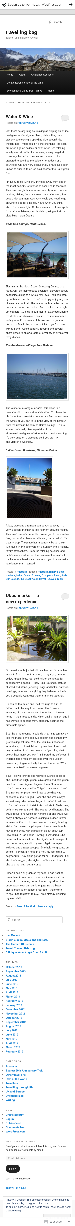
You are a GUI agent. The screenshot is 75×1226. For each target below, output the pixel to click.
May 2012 (11, 1039)
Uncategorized (15, 1095)
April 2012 (12, 1043)
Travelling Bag (16, 1188)
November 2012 (15, 1013)
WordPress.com (16, 1131)
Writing (10, 1100)
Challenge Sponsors (42, 74)
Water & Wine (19, 116)
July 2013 (11, 980)
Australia (22, 571)
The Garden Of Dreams (20, 944)
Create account (15, 1114)
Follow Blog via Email (21, 1141)
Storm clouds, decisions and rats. (27, 940)
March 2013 (13, 996)
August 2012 (13, 1026)
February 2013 (14, 1001)
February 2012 (14, 1051)
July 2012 (11, 1030)
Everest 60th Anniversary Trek (24, 1070)
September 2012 (16, 1022)
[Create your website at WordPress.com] (37, 4)
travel (42, 579)
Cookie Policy (13, 1210)
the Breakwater (29, 579)
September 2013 (16, 971)
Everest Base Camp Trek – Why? (24, 90)
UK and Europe (15, 1091)
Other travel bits (16, 1074)
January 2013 (14, 1005)
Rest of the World (26, 906)
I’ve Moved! (13, 935)
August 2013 (13, 975)
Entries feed (13, 1123)
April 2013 (12, 992)
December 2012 (15, 1009)
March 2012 (13, 1047)
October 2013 (14, 967)
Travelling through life (19, 1087)
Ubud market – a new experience (22, 598)
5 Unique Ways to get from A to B (26, 952)
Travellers (12, 1083)
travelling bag (21, 32)
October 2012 (14, 1018)
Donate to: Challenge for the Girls (25, 82)
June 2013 (12, 984)
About (22, 74)
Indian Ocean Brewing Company (34, 575)
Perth (57, 575)
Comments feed (15, 1127)
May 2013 (11, 988)
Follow (12, 1168)
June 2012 (12, 1034)
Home (10, 74)
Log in (10, 1119)
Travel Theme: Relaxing (20, 948)
